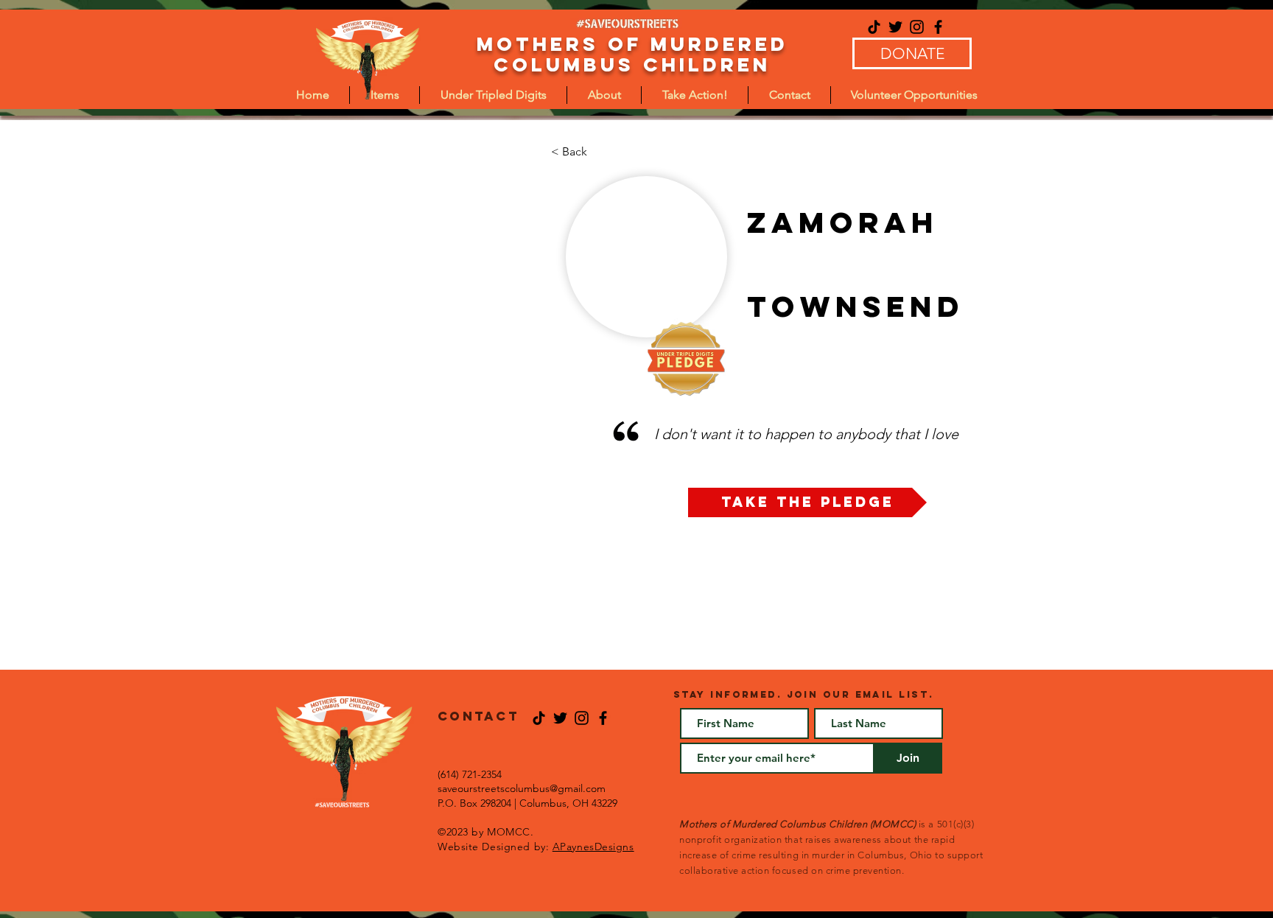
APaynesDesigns (593, 846)
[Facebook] (938, 27)
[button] (493, 95)
